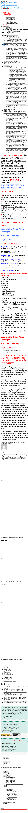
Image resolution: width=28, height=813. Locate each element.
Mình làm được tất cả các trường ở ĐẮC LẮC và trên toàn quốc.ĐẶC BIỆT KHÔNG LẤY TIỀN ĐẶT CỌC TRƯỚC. (15, 46)
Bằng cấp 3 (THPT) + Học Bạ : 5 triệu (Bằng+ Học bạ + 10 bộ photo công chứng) (17, 79)
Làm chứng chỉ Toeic (10, 778)
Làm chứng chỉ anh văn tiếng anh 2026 (14, 784)
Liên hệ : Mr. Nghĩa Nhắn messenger (12, 62)
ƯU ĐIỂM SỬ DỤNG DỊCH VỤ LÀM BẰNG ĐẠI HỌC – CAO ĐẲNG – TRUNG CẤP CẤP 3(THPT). (15, 112)
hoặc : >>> (6, 65)
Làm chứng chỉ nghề (10, 777)
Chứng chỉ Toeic (7, 679)
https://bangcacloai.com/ (15, 767)
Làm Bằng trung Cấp (8, 674)
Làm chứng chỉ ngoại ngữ (11, 782)
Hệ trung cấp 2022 (12, 799)
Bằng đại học (6, 758)
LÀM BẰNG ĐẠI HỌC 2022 (18, 442)
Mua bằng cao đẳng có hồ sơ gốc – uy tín (13, 694)
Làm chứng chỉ (7, 675)
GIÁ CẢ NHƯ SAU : (8, 66)
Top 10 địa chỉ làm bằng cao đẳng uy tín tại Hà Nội (15, 702)
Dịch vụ (5, 764)
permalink (10, 443)
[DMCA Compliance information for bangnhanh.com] (15, 735)
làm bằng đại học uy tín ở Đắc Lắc (11, 37)
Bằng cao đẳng (7, 672)
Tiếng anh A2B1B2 (8, 677)
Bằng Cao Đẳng (6, 759)
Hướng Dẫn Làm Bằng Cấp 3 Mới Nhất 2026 (14, 695)
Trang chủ (5, 757)
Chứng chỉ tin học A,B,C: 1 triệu (17, 83)
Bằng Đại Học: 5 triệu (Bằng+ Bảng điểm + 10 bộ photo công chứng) (18, 68)
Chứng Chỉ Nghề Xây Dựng (10, 681)
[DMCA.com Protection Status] (5, 735)
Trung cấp (10, 800)
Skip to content (4, 1)
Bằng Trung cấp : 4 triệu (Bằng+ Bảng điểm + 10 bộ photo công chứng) (17, 73)
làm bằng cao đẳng (17, 383)
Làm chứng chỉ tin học (10, 780)
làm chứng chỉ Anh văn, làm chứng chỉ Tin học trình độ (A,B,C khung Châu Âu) (13, 171)
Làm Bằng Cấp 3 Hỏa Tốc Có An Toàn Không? (14, 689)
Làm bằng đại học (7, 670)
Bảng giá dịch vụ (7, 669)
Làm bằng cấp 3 (7, 673)
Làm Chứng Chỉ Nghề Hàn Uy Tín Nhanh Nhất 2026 (15, 697)
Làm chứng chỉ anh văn (11, 781)
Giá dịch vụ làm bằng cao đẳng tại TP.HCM (13, 690)
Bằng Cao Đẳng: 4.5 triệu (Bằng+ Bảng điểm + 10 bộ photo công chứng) (17, 71)
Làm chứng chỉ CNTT (8, 678)
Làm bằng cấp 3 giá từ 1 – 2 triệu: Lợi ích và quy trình (15, 701)
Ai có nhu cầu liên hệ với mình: (11, 61)
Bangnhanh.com (5, 717)
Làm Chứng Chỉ (6, 762)
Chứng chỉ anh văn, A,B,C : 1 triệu (17, 82)
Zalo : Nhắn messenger (9, 63)
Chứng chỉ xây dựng (12, 794)
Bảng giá (5, 763)
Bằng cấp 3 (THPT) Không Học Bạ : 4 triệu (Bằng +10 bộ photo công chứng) (18, 76)
